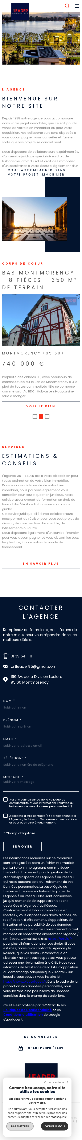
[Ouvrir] (67, 5)
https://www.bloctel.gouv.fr (24, 981)
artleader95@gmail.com (34, 666)
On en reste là (54, 1082)
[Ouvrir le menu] (77, 5)
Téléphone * (15, 758)
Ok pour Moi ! (55, 1126)
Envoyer (22, 846)
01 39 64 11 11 (21, 656)
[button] (35, 416)
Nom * (9, 700)
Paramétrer (20, 1126)
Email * (10, 738)
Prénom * (12, 719)
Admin (71, 1121)
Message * (13, 777)
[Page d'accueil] (20, 11)
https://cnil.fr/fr (60, 938)
